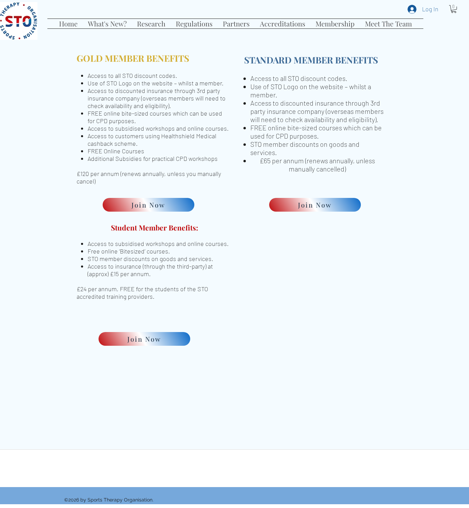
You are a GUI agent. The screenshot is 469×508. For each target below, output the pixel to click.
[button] (107, 23)
